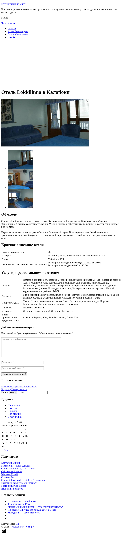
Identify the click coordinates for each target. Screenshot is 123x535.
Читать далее (8, 23)
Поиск (4, 392)
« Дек (5, 450)
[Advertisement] (61, 63)
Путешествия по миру (13, 4)
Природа (12, 411)
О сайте (12, 37)
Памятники (14, 408)
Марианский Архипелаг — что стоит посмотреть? (35, 506)
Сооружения (14, 416)
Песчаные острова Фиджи (22, 501)
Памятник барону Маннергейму (19, 386)
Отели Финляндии (18, 34)
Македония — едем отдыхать (24, 512)
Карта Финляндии (18, 31)
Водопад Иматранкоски (14, 389)
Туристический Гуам (19, 504)
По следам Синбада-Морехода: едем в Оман (32, 509)
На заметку (14, 405)
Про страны (14, 413)
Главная (12, 28)
